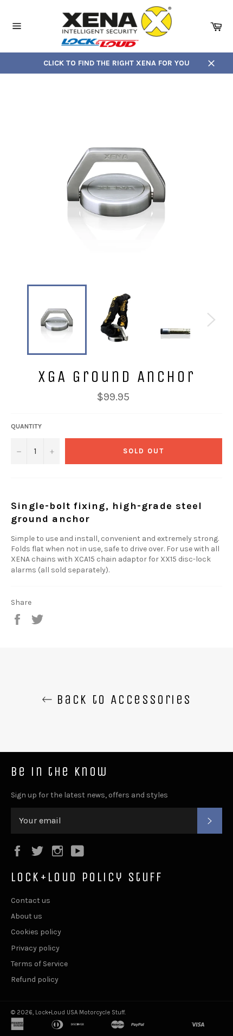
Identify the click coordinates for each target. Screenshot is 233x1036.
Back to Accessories (122, 699)
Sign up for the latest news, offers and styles (89, 795)
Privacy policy (35, 948)
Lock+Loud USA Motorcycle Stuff (80, 1012)
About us (26, 916)
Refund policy (35, 979)
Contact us (30, 900)
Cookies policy (36, 931)
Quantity (26, 426)
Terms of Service (39, 963)
